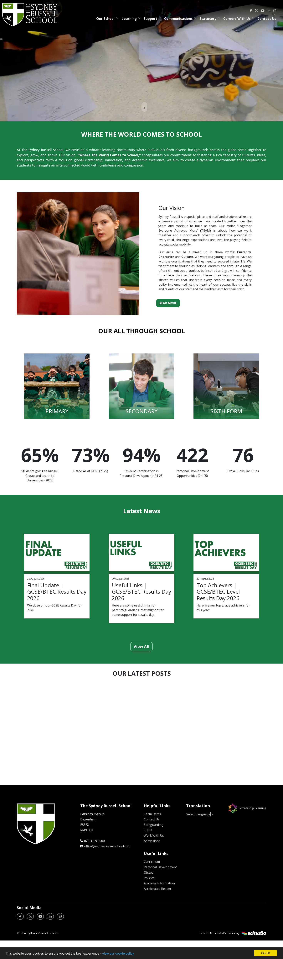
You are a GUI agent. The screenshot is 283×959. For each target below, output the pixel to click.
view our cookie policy (118, 953)
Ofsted (148, 872)
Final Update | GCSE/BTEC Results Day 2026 (56, 591)
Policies (149, 878)
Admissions (152, 841)
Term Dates (152, 814)
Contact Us (266, 18)
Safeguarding (153, 825)
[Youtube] (263, 10)
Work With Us (154, 835)
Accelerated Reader (157, 889)
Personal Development (160, 867)
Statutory (207, 18)
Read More (168, 303)
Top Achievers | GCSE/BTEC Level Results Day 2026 (218, 591)
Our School (105, 18)
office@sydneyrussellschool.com (107, 846)
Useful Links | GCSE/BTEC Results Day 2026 (141, 591)
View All (141, 646)
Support (150, 18)
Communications (178, 18)
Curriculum (152, 862)
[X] (256, 10)
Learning (129, 18)
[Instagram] (275, 10)
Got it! (265, 953)
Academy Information (159, 883)
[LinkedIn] (269, 10)
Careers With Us (236, 18)
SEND (148, 830)
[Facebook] (250, 10)
